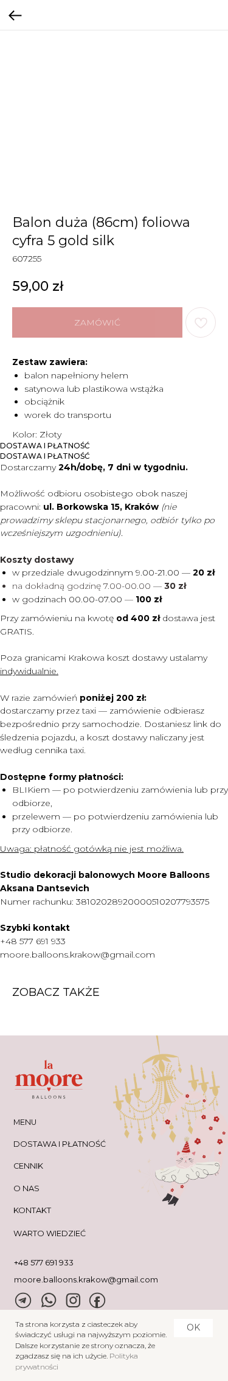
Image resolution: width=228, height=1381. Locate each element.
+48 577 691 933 (33, 941)
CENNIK (28, 1166)
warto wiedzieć (49, 1233)
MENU (24, 1122)
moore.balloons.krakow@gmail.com (77, 954)
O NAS (26, 1188)
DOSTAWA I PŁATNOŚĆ (59, 1144)
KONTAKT (32, 1210)
